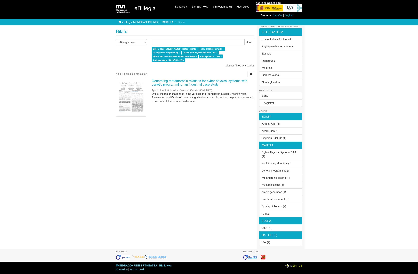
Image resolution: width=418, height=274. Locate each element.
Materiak (267, 68)
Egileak (266, 53)
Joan (249, 42)
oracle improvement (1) (275, 199)
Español (277, 15)
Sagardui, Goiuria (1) (274, 138)
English (288, 15)
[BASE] (137, 256)
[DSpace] (293, 265)
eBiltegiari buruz (222, 6)
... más (265, 213)
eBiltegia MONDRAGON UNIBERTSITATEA (148, 22)
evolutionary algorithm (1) (276, 163)
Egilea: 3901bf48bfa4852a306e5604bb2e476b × (175, 56)
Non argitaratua (271, 82)
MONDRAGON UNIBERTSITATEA (136, 265)
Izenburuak (268, 61)
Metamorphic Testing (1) (276, 178)
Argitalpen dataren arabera (277, 46)
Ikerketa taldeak (271, 75)
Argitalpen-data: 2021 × (211, 56)
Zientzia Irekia (200, 6)
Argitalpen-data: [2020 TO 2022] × (168, 60)
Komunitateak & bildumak (277, 39)
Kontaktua (181, 6)
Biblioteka (165, 265)
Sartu (265, 96)
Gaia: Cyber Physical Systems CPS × (200, 52)
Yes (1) (266, 242)
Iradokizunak (137, 269)
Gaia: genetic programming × (166, 52)
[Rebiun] (263, 256)
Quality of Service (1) (274, 206)
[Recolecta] (155, 256)
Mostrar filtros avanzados (239, 65)
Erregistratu (268, 103)
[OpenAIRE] (123, 256)
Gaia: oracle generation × (212, 48)
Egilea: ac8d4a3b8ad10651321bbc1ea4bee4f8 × (175, 48)
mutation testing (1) (273, 185)
